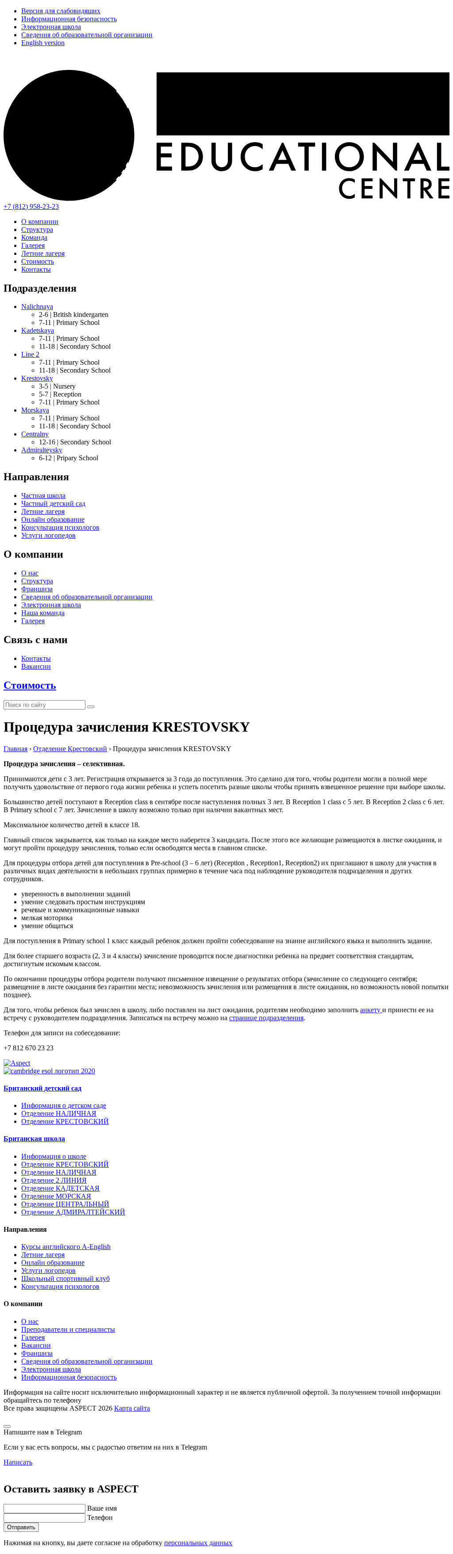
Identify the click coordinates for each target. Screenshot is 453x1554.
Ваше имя (102, 1508)
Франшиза (37, 589)
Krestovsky (37, 378)
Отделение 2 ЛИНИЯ (54, 1180)
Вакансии (36, 666)
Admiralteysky (41, 450)
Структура (37, 229)
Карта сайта (132, 1408)
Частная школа (43, 495)
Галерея (33, 245)
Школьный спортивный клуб (65, 1278)
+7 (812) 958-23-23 (31, 206)
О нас (29, 573)
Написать (18, 1462)
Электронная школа (51, 27)
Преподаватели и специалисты (68, 1329)
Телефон (100, 1517)
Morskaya (35, 410)
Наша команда (43, 613)
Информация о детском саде (63, 1105)
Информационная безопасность (69, 19)
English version (43, 42)
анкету (371, 1010)
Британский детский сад (42, 1088)
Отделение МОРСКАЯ (56, 1196)
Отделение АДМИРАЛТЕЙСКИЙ (73, 1212)
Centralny (35, 434)
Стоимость (37, 261)
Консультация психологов (60, 527)
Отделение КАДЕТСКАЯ (60, 1188)
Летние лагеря (43, 253)
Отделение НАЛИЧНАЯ (58, 1113)
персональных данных (198, 1542)
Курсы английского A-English (66, 1246)
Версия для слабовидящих (60, 11)
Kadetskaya (37, 330)
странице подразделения (266, 1018)
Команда (34, 237)
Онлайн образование (52, 519)
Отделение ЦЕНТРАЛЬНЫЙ (65, 1204)
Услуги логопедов (48, 535)
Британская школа (34, 1138)
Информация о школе (53, 1156)
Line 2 (30, 354)
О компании (39, 221)
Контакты (36, 269)
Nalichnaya (37, 306)
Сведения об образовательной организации (87, 35)
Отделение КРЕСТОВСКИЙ (65, 1121)
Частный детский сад (53, 503)
